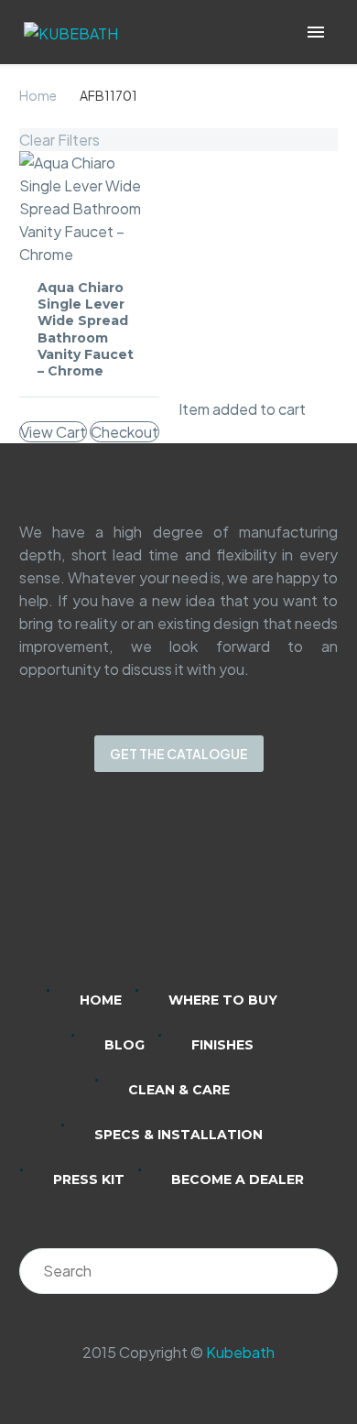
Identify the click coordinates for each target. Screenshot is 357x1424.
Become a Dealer (237, 1179)
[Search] (315, 1271)
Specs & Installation (178, 1134)
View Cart (53, 431)
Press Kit (88, 1179)
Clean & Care (179, 1090)
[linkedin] (107, 893)
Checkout (124, 431)
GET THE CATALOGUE (179, 753)
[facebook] (202, 893)
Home (38, 95)
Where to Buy (222, 1000)
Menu (316, 32)
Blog (124, 1045)
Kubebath (240, 1352)
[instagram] (154, 893)
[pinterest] (250, 893)
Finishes (222, 1045)
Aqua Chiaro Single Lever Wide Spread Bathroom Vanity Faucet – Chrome (86, 329)
